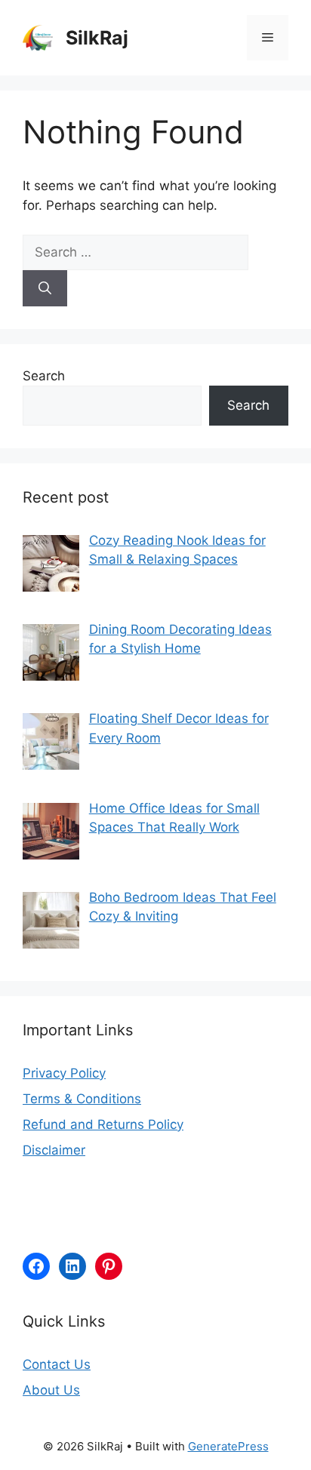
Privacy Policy (64, 1073)
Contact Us (57, 1364)
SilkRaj (97, 37)
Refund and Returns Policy (103, 1124)
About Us (51, 1390)
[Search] (45, 288)
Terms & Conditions (82, 1098)
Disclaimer (54, 1150)
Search (44, 375)
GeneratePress (228, 1446)
